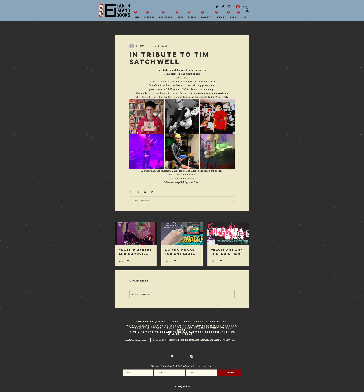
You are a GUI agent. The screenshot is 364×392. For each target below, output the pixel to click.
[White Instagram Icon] (192, 356)
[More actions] (233, 46)
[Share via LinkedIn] (144, 192)
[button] (247, 10)
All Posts (119, 26)
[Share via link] (151, 192)
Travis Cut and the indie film (227, 252)
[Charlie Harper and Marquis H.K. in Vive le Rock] (136, 233)
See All (246, 216)
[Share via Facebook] (130, 192)
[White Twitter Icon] (172, 356)
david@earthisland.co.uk (136, 340)
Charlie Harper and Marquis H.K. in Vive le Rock (135, 252)
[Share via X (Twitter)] (137, 192)
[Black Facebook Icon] (223, 6)
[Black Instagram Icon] (228, 6)
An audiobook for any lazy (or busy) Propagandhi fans (180, 252)
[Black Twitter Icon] (217, 6)
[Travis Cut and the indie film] (228, 233)
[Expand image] (146, 116)
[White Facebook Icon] (182, 356)
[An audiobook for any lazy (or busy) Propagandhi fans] (182, 233)
